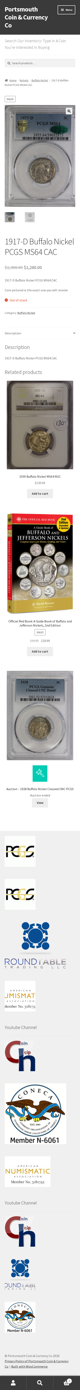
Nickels (24, 80)
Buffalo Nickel (40, 80)
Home (13, 80)
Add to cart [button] (40, 493)
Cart (61, 1379)
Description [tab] (13, 333)
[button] (69, 111)
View (40, 803)
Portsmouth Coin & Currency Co (26, 17)
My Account (13, 1383)
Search (40, 1383)
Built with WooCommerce (29, 1366)
